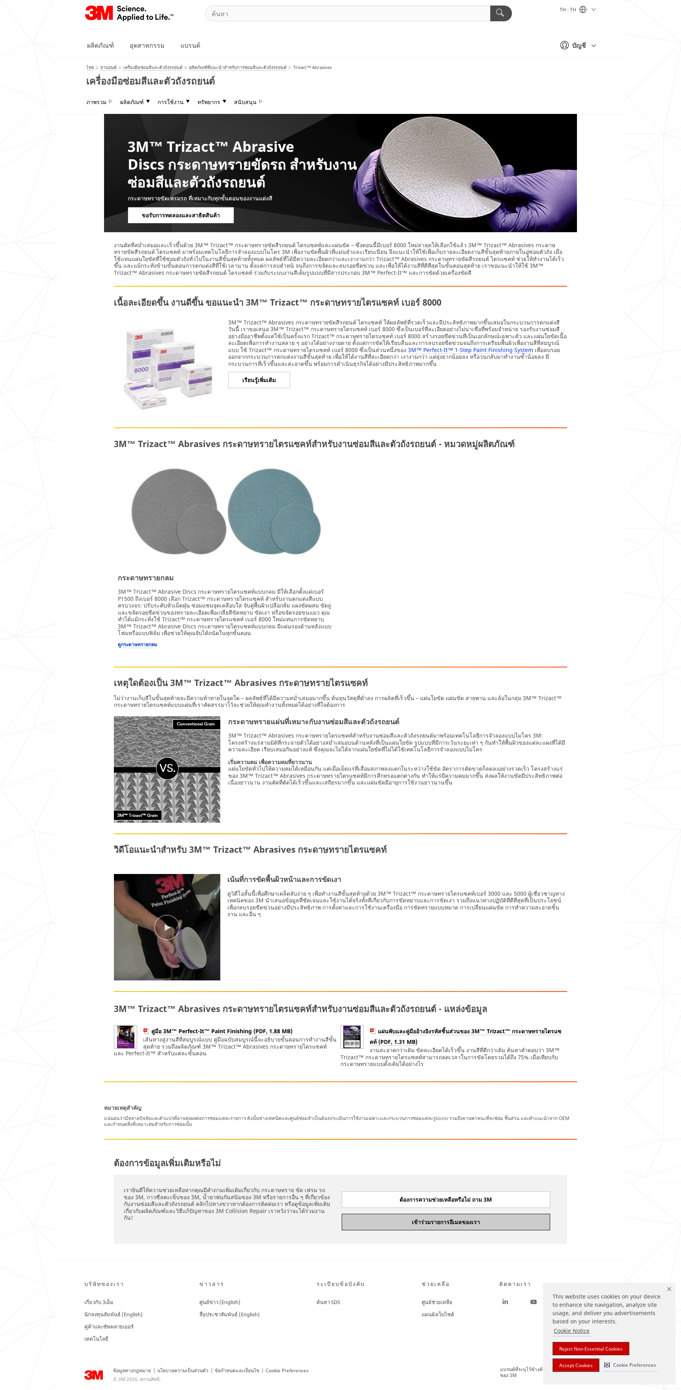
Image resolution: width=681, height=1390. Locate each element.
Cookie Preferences (287, 1370)
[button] (630, 1364)
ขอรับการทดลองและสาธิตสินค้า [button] (181, 215)
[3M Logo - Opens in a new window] (130, 13)
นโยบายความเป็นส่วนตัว (182, 1370)
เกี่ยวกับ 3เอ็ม (99, 1302)
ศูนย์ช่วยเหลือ (437, 1302)
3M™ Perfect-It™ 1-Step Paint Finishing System (470, 350)
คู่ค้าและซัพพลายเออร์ (109, 1326)
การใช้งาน (171, 102)
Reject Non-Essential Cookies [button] (591, 1348)
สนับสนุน (245, 102)
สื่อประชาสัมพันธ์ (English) (229, 1314)
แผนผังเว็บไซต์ (438, 1314)
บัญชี (579, 45)
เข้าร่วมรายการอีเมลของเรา (446, 1222)
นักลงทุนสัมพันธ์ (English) (113, 1314)
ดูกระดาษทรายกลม (137, 644)
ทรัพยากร (208, 102)
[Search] (501, 13)
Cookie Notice (572, 1330)
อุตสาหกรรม (147, 45)
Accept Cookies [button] (576, 1365)
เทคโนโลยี (96, 1338)
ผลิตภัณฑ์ (100, 45)
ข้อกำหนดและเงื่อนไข (237, 1370)
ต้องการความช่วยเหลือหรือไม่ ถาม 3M (446, 1199)
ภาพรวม (96, 102)
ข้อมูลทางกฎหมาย (132, 1370)
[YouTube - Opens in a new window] (534, 1302)
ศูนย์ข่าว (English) (219, 1302)
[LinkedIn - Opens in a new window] (505, 1302)
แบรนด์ (190, 45)
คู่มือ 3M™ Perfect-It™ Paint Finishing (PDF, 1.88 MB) (221, 1031)
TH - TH (568, 9)
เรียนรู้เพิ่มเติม (259, 380)
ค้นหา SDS (328, 1302)
